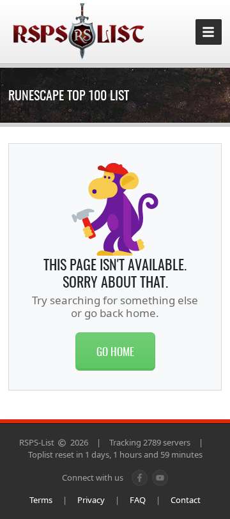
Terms (40, 500)
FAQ (138, 500)
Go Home (115, 351)
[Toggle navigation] (208, 32)
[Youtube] (160, 478)
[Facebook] (140, 478)
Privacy (91, 500)
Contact (186, 500)
